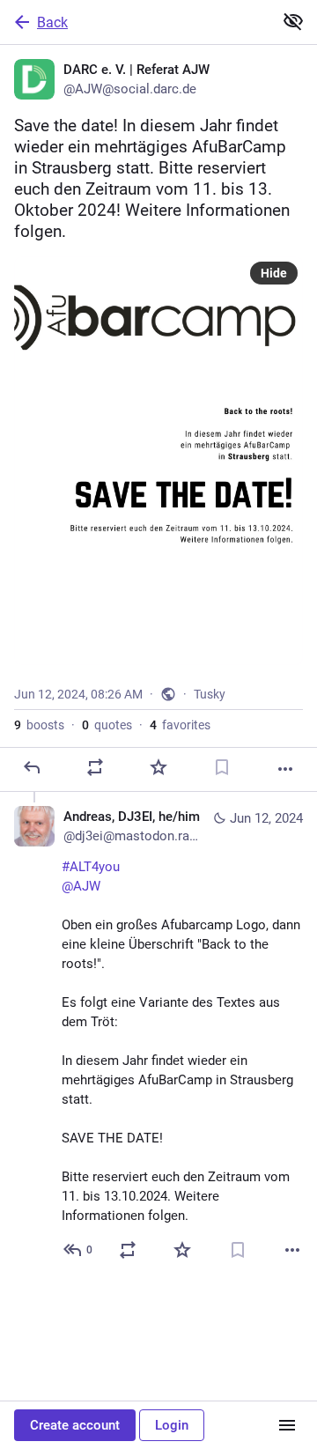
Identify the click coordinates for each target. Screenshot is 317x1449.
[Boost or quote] (95, 767)
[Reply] (31, 767)
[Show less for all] (293, 21)
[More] (285, 769)
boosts (39, 725)
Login (171, 1425)
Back (52, 22)
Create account (75, 1425)
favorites (180, 725)
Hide (274, 273)
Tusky (209, 694)
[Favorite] (158, 767)
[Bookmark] (221, 767)
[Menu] (287, 1425)
